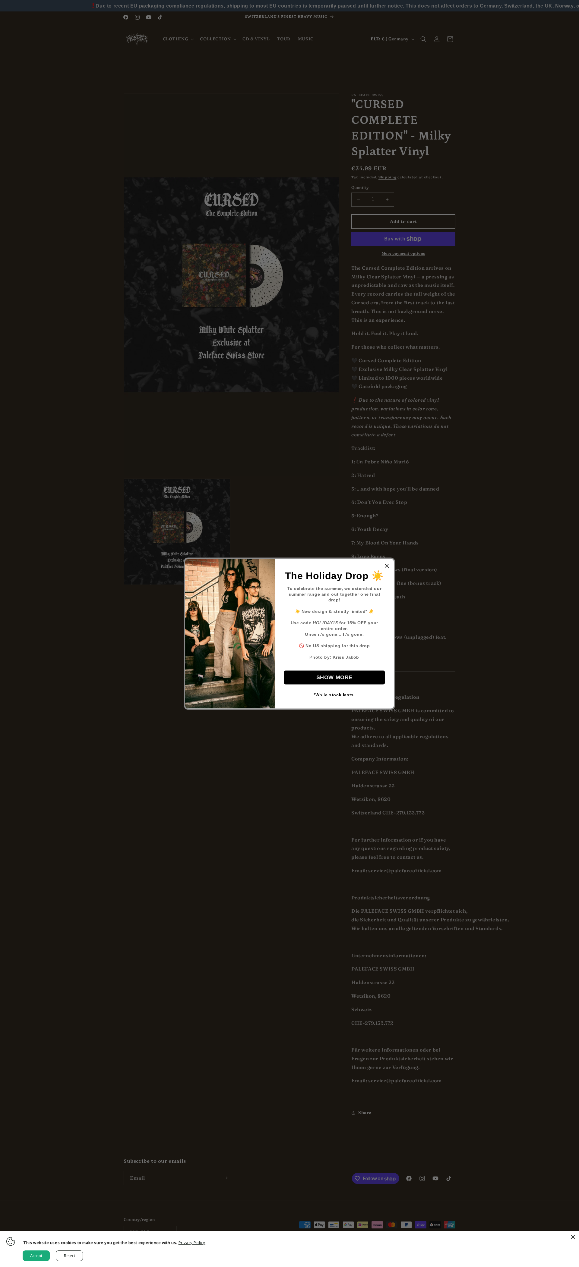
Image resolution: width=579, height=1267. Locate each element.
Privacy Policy (192, 1242)
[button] (386, 565)
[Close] (573, 1237)
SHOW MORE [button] (334, 677)
